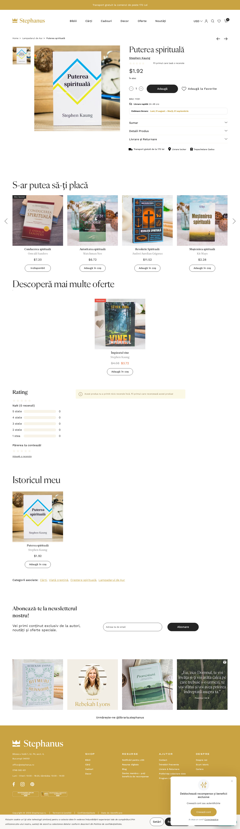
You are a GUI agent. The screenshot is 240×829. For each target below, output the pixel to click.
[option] (120, 338)
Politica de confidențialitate (108, 824)
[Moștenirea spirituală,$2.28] (202, 220)
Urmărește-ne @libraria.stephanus (120, 717)
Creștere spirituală (83, 580)
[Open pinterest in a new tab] (32, 783)
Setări (157, 821)
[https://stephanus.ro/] (32, 21)
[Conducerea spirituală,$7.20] (37, 220)
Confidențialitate (84, 813)
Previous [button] (5, 221)
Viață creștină (58, 580)
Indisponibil (38, 268)
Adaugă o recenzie (22, 456)
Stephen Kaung (139, 58)
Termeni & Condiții (60, 813)
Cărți (43, 580)
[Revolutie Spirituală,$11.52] (147, 220)
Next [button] (234, 221)
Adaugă (162, 88)
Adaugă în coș (92, 268)
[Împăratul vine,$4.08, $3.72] (120, 324)
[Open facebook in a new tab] (13, 783)
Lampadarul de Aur (112, 580)
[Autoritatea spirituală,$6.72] (92, 220)
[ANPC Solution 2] (54, 794)
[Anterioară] (219, 39)
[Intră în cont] (206, 21)
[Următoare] (225, 39)
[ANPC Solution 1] (26, 794)
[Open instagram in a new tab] (22, 783)
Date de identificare (110, 813)
